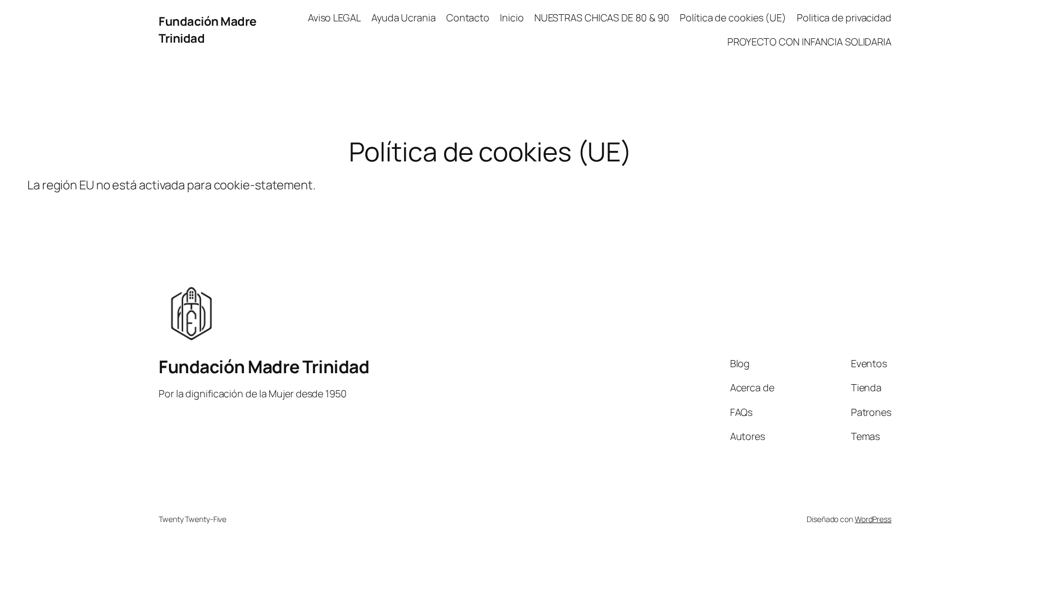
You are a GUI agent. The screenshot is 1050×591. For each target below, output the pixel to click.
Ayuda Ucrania (403, 17)
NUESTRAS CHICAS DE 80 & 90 (601, 17)
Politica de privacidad (844, 17)
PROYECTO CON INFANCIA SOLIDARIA (809, 41)
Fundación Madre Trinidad (264, 367)
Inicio (511, 17)
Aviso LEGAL (334, 17)
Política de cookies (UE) (733, 17)
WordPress (873, 519)
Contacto (467, 17)
